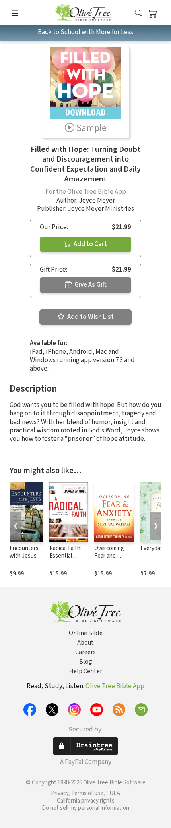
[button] (138, 14)
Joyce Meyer (97, 200)
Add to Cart (89, 244)
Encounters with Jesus (24, 552)
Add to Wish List (90, 317)
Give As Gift (90, 285)
